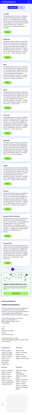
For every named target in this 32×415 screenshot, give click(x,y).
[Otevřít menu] (28, 1)
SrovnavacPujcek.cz (9, 2)
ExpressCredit (7, 243)
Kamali (5, 90)
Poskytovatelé (13, 7)
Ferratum (6, 191)
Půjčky (21, 7)
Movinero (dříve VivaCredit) (11, 216)
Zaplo (4, 64)
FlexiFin (5, 165)
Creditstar (6, 14)
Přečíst (9, 32)
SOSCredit (6, 140)
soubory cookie (13, 339)
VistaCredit (6, 39)
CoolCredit (6, 115)
